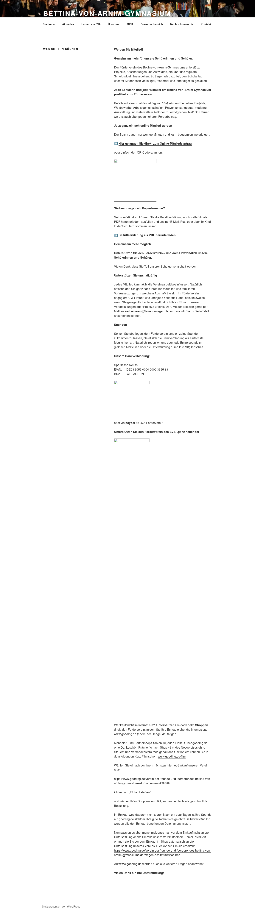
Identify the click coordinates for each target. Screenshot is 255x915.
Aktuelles (68, 24)
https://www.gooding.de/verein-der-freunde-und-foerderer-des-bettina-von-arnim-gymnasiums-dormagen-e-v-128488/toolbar (162, 852)
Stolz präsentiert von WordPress (61, 906)
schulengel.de (156, 734)
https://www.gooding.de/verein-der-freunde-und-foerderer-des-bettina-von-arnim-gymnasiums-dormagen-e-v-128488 (162, 781)
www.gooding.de (125, 734)
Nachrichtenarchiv (182, 24)
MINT (130, 24)
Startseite (49, 24)
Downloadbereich (152, 24)
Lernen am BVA (91, 24)
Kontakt (206, 24)
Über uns (113, 24)
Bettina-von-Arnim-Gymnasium (107, 13)
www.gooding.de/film (172, 756)
